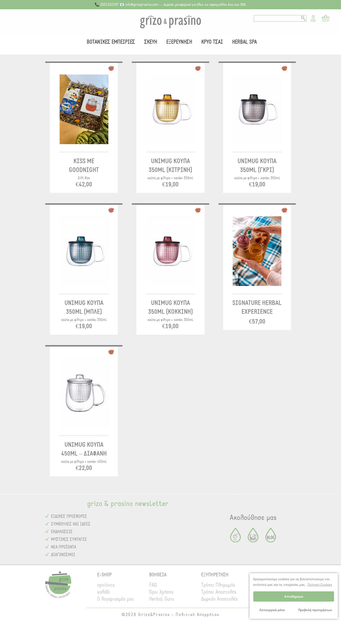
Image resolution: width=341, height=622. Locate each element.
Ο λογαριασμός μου (115, 599)
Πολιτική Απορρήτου (197, 614)
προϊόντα (106, 585)
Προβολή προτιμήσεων (315, 610)
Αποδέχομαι (293, 596)
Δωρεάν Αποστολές (219, 599)
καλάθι (103, 592)
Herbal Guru (161, 599)
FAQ (153, 585)
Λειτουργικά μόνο (272, 610)
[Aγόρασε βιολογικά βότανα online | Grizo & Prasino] (170, 21)
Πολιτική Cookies (319, 584)
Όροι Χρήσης (161, 592)
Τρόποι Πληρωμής (218, 585)
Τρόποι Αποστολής (218, 592)
